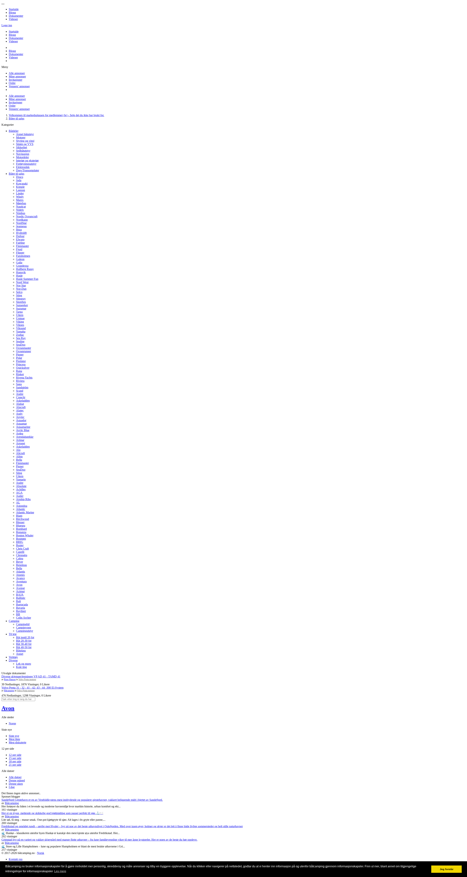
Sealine (20, 341)
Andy (19, 413)
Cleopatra (21, 555)
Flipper (20, 252)
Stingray (21, 298)
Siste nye (14, 735)
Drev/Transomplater (27, 170)
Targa (19, 311)
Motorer (20, 137)
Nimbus (20, 213)
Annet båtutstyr (25, 134)
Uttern (19, 315)
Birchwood (22, 519)
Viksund (21, 328)
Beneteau (21, 565)
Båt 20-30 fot (23, 640)
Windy (20, 196)
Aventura (21, 581)
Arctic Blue (22, 430)
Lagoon (20, 190)
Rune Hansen (10, 679)
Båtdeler (13, 130)
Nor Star (21, 285)
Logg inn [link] (6, 25)
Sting (19, 295)
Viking (20, 321)
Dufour (20, 236)
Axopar (20, 588)
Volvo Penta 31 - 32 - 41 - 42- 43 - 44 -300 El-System (32, 687)
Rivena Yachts (24, 377)
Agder (19, 496)
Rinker (20, 374)
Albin (19, 456)
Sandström (22, 387)
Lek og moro (23, 663)
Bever (19, 561)
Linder (20, 193)
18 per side (15, 761)
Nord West (22, 282)
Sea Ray (21, 338)
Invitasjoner (15, 79)
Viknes (20, 324)
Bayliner (21, 611)
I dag (12, 787)
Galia (19, 262)
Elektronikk (23, 167)
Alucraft (21, 407)
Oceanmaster (23, 348)
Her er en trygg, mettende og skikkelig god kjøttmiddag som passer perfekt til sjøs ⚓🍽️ (52, 813)
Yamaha (20, 331)
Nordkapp (22, 219)
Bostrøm (21, 538)
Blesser (20, 522)
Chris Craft (22, 548)
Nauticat (21, 206)
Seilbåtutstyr (23, 150)
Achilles (21, 489)
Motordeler (22, 157)
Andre (19, 394)
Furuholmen (23, 255)
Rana (19, 371)
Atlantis (20, 571)
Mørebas (21, 203)
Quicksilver (22, 367)
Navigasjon (22, 153)
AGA (19, 492)
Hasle (19, 275)
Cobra (19, 558)
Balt (18, 601)
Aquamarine (23, 426)
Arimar (20, 440)
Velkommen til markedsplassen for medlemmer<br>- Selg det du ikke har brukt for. (56, 115)
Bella (19, 459)
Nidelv (20, 209)
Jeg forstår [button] (446, 869)
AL (18, 502)
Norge (12, 723)
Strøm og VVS (24, 144)
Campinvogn (23, 627)
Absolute (21, 486)
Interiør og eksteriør (27, 160)
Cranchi (20, 397)
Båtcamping (9, 690)
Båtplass (21, 650)
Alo (18, 449)
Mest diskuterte (17, 742)
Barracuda (22, 604)
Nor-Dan (21, 288)
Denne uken (16, 783)
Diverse (13, 660)
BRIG (19, 542)
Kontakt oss (15, 859)
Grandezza (22, 265)
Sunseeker (22, 305)
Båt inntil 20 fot (25, 637)
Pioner (20, 354)
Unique (20, 318)
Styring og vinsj (25, 140)
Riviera (20, 380)
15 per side (15, 758)
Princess (21, 364)
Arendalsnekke (24, 436)
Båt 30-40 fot (23, 644)
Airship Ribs (23, 499)
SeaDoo (20, 344)
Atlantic (20, 509)
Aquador (21, 420)
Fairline (20, 242)
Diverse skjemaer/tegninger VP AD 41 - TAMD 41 (30, 676)
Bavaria (20, 607)
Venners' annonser (19, 86)
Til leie (13, 634)
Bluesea (20, 525)
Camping (14, 620)
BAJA (20, 594)
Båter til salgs (16, 118)
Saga (19, 384)
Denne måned (17, 780)
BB (18, 614)
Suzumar (21, 308)
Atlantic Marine (25, 512)
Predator (21, 361)
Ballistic (20, 597)
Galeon (20, 259)
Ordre (12, 83)
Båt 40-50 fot (23, 647)
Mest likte (14, 739)
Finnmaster (22, 246)
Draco (19, 177)
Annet (19, 653)
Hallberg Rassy (25, 269)
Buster (20, 545)
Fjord (19, 249)
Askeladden (23, 400)
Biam (19, 515)
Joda (18, 180)
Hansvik (21, 272)
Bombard (21, 528)
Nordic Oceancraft (26, 216)
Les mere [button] (60, 871)
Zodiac (20, 334)
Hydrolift (21, 232)
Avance (20, 578)
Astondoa (21, 505)
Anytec (20, 417)
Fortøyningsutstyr (26, 163)
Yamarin (21, 479)
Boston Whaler (24, 535)
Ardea (19, 433)
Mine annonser (17, 76)
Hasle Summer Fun (27, 278)
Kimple (20, 186)
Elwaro (20, 239)
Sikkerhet (21, 147)
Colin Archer (23, 617)
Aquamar (21, 423)
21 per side (15, 764)
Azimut (20, 591)
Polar (19, 357)
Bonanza (21, 532)
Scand (19, 390)
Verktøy (13, 657)
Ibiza (19, 229)
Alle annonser (17, 73)
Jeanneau (21, 226)
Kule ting (21, 667)
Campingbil (23, 624)
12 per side (15, 754)
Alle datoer (15, 777)
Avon (19, 584)
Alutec (20, 410)
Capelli (20, 551)
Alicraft (20, 453)
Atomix (20, 574)
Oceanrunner (23, 351)
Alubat (20, 403)
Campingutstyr (24, 630)
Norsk (40, 853)
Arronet (20, 443)
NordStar (21, 223)
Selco (19, 292)
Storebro (21, 301)
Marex (20, 200)
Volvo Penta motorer (27, 679)
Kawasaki (22, 183)
